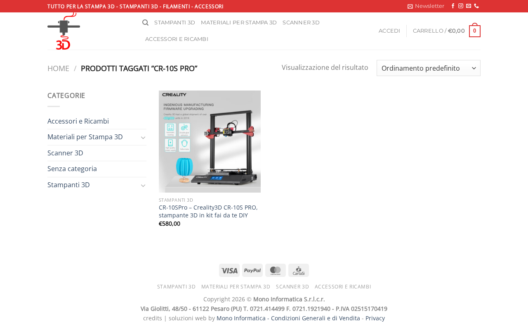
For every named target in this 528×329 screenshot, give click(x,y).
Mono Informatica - (244, 318)
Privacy (375, 318)
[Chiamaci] (476, 6)
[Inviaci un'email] (468, 6)
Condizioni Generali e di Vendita (315, 318)
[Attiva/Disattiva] (143, 137)
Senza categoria (72, 168)
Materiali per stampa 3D (239, 22)
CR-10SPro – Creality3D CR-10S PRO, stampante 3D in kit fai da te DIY (208, 211)
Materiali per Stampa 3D (85, 136)
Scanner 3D (301, 22)
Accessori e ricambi (176, 39)
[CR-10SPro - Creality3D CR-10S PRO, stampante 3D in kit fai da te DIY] (210, 142)
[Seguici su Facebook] (452, 6)
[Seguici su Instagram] (460, 6)
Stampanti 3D (174, 22)
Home (58, 68)
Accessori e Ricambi (78, 121)
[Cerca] (145, 23)
